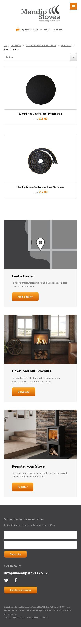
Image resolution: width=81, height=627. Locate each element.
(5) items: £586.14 (30, 29)
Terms (8, 617)
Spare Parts (66, 45)
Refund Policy (18, 617)
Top (5, 45)
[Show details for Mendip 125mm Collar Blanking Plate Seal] (40, 159)
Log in (47, 29)
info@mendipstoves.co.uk (25, 572)
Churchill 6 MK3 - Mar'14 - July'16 (41, 45)
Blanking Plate (10, 49)
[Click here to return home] (40, 21)
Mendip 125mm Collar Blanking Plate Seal (40, 187)
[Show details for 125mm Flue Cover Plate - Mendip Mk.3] (40, 88)
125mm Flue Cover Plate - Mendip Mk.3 (40, 113)
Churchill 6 (16, 45)
